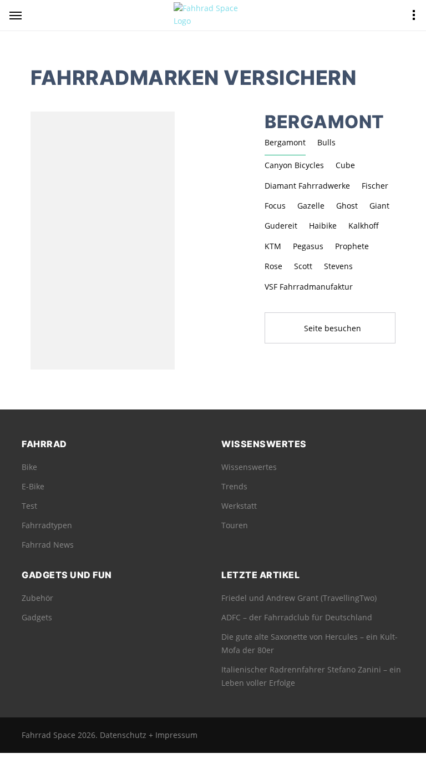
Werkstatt (239, 505)
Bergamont (285, 142)
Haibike (323, 225)
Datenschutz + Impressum (148, 735)
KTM (273, 246)
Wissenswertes (249, 467)
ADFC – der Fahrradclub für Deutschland (296, 617)
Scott (303, 266)
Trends (234, 486)
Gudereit (281, 225)
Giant (379, 205)
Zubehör (37, 598)
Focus (275, 205)
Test (29, 505)
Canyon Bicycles (294, 165)
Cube (345, 165)
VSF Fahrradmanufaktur (309, 286)
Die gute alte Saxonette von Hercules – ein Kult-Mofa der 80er (309, 643)
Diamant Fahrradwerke (307, 185)
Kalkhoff (363, 225)
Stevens (338, 266)
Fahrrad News (48, 544)
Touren (234, 525)
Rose (273, 266)
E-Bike (33, 486)
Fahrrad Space (48, 735)
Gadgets (37, 617)
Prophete (352, 246)
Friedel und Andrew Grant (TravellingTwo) (299, 598)
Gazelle (310, 205)
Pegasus (308, 246)
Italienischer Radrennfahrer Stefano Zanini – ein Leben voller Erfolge (311, 676)
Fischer (375, 185)
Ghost (347, 205)
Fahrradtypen (47, 525)
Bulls (326, 142)
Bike (29, 467)
